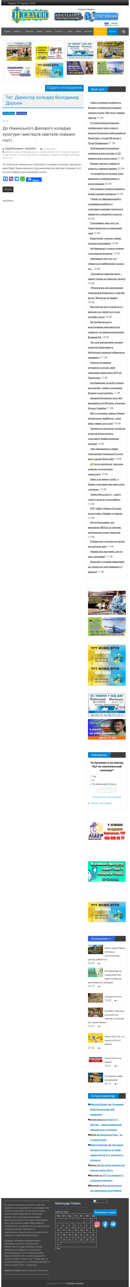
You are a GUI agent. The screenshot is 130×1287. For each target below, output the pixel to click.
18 (64, 1235)
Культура (22, 113)
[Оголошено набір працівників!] (95, 1077)
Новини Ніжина (86, 9)
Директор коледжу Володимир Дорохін (22, 152)
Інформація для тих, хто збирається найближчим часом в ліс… (106, 263)
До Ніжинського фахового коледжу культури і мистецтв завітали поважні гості (39, 134)
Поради (40, 31)
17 (58, 1235)
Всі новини (8, 113)
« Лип (57, 1248)
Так (94, 776)
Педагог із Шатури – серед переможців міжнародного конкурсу (106, 1124)
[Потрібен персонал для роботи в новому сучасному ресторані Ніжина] (95, 1012)
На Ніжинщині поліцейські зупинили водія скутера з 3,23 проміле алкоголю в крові (104, 153)
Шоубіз (78, 31)
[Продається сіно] (95, 997)
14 (81, 1230)
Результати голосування (107, 797)
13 (76, 1230)
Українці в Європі (12, 1270)
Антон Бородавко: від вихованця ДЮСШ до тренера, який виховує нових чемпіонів (104, 527)
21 (81, 1235)
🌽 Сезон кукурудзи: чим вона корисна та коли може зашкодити (105, 469)
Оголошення (100, 31)
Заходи (49, 31)
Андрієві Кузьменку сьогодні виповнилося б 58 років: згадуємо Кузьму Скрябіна (106, 403)
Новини (17, 31)
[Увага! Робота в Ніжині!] (95, 1059)
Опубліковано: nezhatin (20, 148)
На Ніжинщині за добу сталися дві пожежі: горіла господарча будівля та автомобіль (106, 388)
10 (58, 1230)
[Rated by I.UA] (100, 1202)
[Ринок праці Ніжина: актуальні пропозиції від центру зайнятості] (95, 949)
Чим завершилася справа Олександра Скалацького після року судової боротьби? (105, 454)
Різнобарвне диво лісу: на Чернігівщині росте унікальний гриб (105, 228)
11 (64, 1230)
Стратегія (59, 31)
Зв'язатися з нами (105, 1212)
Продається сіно (113, 996)
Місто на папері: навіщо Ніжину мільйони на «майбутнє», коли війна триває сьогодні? (106, 418)
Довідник (112, 31)
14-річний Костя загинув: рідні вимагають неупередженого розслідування (105, 178)
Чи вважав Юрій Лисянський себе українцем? (107, 1109)
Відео (70, 31)
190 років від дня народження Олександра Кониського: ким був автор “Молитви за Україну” (106, 293)
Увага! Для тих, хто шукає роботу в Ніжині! (115, 1040)
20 (76, 1235)
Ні (93, 780)
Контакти (88, 31)
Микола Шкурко (99, 1104)
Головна (7, 31)
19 (69, 1235)
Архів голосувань (101, 803)
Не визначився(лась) (104, 784)
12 (69, 1230)
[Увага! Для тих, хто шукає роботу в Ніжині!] (95, 1037)
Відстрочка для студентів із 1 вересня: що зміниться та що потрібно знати (105, 312)
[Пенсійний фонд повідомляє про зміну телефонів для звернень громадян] (95, 972)
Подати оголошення (64, 87)
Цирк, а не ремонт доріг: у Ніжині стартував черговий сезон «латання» (106, 484)
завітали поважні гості (49, 152)
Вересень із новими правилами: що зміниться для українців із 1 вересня (106, 567)
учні (11, 158)
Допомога (29, 31)
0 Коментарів (49, 149)
